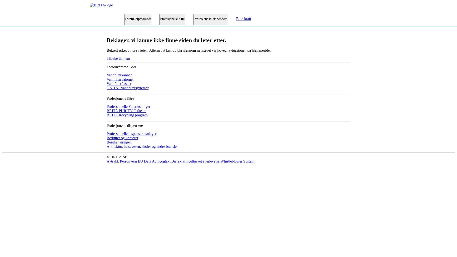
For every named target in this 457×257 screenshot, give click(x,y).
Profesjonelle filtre (172, 19)
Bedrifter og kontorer (122, 138)
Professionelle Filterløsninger (128, 106)
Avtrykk (113, 161)
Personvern (129, 161)
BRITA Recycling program (127, 115)
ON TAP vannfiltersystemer (128, 88)
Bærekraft (243, 19)
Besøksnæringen (119, 142)
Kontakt (164, 161)
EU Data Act (148, 161)
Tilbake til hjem (118, 58)
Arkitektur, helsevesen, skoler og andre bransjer (142, 146)
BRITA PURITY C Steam (126, 111)
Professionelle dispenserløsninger (131, 134)
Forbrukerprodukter (138, 19)
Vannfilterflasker (119, 84)
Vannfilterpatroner (120, 79)
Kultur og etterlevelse (203, 161)
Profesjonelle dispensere (211, 19)
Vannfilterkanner (119, 75)
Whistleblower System (237, 161)
